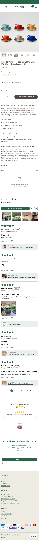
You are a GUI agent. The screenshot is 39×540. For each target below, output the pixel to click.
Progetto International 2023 (9, 501)
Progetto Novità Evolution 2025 (10, 503)
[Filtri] (31, 208)
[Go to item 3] (26, 216)
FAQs (3, 481)
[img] (19, 406)
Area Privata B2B (6, 514)
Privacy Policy (5, 494)
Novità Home (16, 535)
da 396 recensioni (19, 408)
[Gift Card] (6, 7)
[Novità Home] (19, 7)
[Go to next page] (30, 390)
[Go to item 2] (16, 216)
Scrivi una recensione (15, 208)
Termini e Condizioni (7, 496)
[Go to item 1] (6, 216)
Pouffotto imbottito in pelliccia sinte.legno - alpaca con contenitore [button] (20, 384)
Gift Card (4, 516)
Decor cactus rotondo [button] (14, 324)
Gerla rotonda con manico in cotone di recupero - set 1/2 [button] (22, 277)
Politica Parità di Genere (8, 498)
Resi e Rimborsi (5, 485)
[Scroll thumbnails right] (35, 216)
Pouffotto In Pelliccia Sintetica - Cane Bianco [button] (21, 354)
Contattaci (4, 479)
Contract (3, 518)
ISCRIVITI (19, 459)
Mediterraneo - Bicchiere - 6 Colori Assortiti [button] (20, 247)
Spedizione (11, 72)
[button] (2, 7)
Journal (3, 511)
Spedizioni (4, 483)
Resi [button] (2, 171)
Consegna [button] (4, 165)
